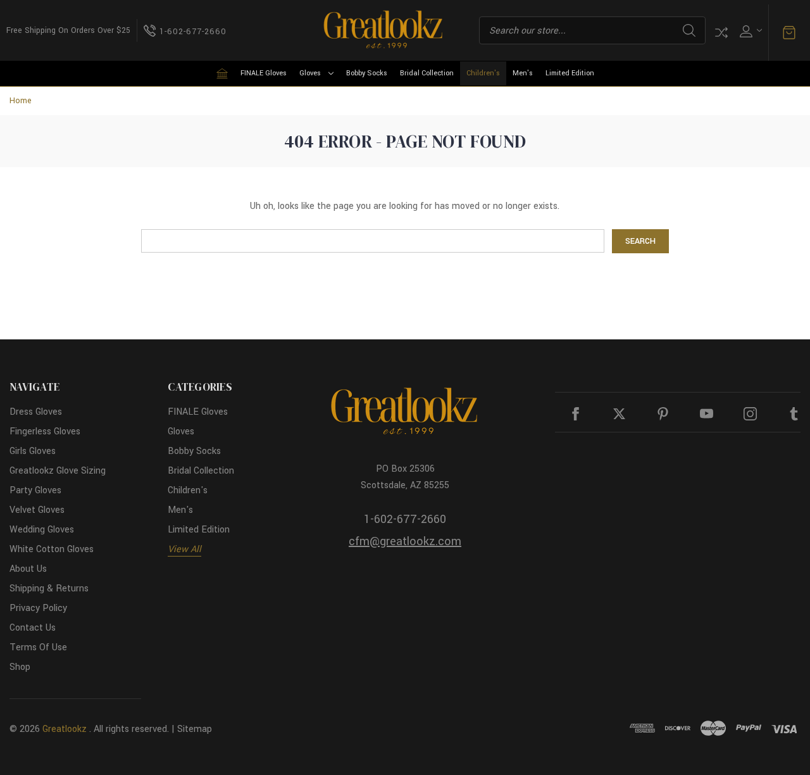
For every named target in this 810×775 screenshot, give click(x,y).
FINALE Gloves (263, 73)
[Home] (222, 73)
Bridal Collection (427, 73)
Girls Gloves (32, 451)
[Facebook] (575, 413)
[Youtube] (706, 413)
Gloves (310, 73)
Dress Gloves (35, 412)
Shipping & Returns (49, 588)
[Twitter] (619, 413)
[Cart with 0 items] (789, 33)
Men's (523, 73)
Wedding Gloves (41, 529)
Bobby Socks (366, 73)
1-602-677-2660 (405, 519)
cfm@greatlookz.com (405, 541)
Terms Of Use (38, 647)
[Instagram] (750, 413)
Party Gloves (35, 490)
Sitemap (194, 729)
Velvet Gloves (37, 510)
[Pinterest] (663, 413)
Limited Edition (569, 73)
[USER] (749, 30)
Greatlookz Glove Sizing (57, 470)
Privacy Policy (38, 608)
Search (689, 30)
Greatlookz (64, 729)
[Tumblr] (794, 413)
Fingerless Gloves (44, 431)
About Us (28, 569)
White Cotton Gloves (51, 549)
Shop (19, 667)
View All (184, 549)
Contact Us (32, 627)
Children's (483, 73)
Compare (721, 32)
